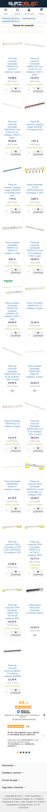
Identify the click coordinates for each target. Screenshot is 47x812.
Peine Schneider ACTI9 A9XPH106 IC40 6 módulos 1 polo (34, 188)
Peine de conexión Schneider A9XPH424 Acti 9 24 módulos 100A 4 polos (35, 427)
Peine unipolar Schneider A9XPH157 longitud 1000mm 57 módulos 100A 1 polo (12, 311)
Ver (12, 390)
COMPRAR (15, 91)
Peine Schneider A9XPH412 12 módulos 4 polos (12, 423)
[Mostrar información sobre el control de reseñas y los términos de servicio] (44, 715)
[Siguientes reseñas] (43, 736)
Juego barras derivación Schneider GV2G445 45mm (34, 609)
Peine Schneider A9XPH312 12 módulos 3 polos (35, 305)
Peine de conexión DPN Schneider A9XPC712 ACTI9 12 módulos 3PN (35, 548)
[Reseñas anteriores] (3, 736)
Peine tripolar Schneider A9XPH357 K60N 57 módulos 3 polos (35, 371)
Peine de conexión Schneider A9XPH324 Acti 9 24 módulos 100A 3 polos (12, 372)
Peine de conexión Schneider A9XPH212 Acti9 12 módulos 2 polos (12, 65)
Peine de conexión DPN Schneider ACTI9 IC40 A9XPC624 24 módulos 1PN (12, 547)
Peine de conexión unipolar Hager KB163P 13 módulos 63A (34, 125)
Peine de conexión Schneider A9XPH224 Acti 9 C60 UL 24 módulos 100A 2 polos (34, 66)
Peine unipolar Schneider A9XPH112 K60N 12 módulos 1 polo (12, 248)
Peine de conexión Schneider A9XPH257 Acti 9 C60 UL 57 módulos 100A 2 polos (12, 129)
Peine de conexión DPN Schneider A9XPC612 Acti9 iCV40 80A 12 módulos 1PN (34, 488)
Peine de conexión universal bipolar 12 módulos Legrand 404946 (12, 671)
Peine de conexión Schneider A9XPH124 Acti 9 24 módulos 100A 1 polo (35, 249)
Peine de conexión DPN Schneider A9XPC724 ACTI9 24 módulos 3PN (12, 611)
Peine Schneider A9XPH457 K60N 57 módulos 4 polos (12, 485)
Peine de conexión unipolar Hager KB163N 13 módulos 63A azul (12, 190)
